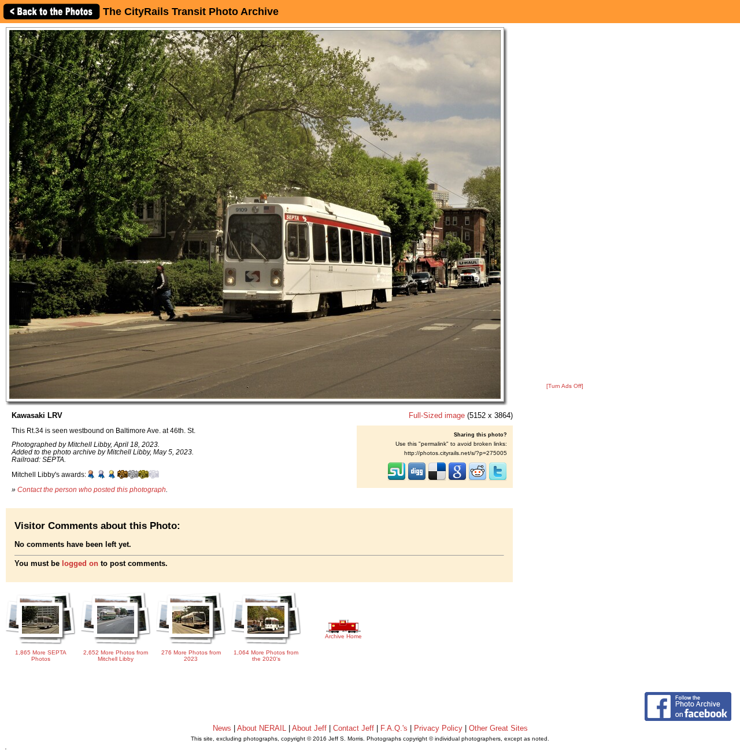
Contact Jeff (353, 728)
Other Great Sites (498, 728)
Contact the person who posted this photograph (91, 489)
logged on (80, 563)
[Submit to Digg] (417, 479)
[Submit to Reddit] (477, 479)
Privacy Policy (438, 728)
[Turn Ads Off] (564, 386)
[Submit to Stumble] (396, 479)
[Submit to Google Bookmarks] (457, 479)
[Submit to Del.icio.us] (437, 479)
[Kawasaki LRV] (255, 214)
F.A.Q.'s (394, 728)
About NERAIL (261, 728)
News (222, 728)
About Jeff (309, 728)
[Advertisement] (565, 203)
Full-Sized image (437, 415)
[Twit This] (498, 479)
